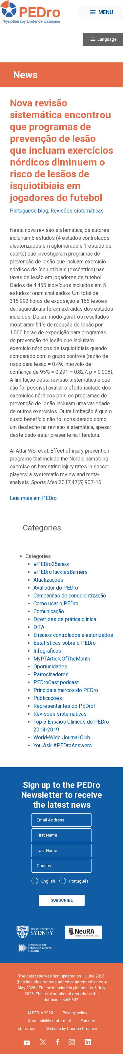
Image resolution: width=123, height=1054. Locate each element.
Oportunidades (50, 666)
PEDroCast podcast (56, 682)
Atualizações (48, 580)
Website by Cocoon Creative (71, 1028)
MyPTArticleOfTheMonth (61, 659)
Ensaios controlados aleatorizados (73, 635)
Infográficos (47, 651)
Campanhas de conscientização (69, 596)
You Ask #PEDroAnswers (62, 745)
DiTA (38, 627)
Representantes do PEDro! (64, 706)
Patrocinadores (51, 674)
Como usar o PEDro (55, 603)
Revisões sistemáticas (77, 211)
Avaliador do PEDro (55, 588)
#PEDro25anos (51, 564)
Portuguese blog (29, 211)
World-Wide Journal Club (61, 737)
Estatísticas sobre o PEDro (64, 643)
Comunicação (48, 611)
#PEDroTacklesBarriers (60, 572)
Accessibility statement (49, 1021)
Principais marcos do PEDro (65, 690)
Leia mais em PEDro (33, 498)
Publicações (47, 698)
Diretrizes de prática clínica (64, 619)
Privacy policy (75, 1013)
